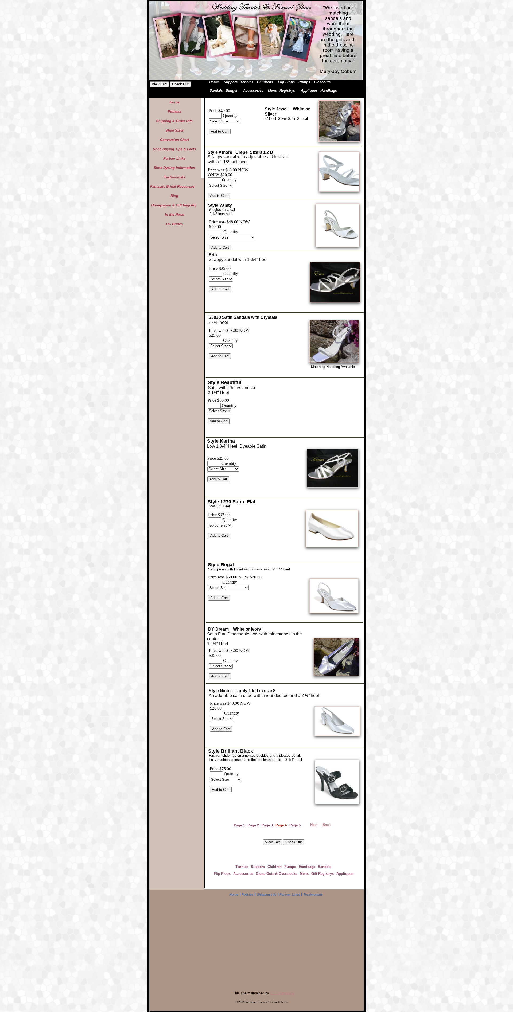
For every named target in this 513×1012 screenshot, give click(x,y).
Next (313, 825)
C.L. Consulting (282, 993)
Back (326, 825)
